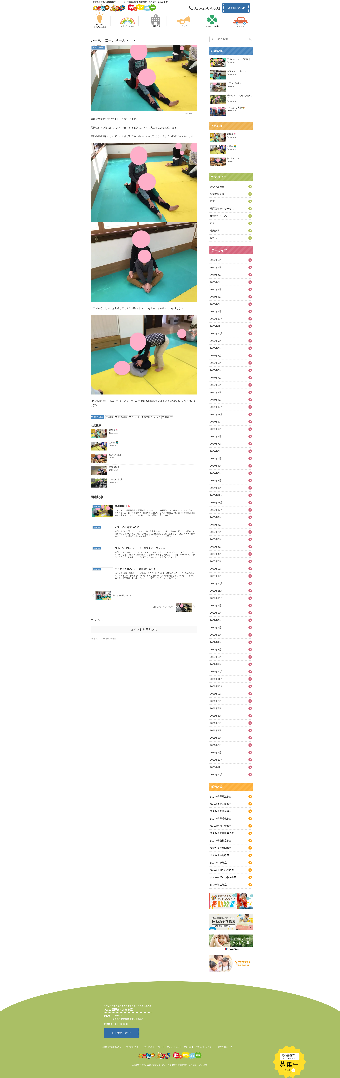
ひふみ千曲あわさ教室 (222, 870)
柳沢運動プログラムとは (111, 1047)
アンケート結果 (173, 1047)
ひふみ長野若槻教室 (220, 818)
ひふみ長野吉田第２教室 (223, 833)
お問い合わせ (238, 8)
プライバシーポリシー (204, 1047)
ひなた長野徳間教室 (220, 848)
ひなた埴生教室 (218, 884)
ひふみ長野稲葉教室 (220, 811)
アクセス (187, 1047)
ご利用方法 (147, 1047)
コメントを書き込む (143, 629)
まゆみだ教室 (98, 417)
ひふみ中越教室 (218, 862)
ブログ (159, 1047)
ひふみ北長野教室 (219, 855)
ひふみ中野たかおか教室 (223, 877)
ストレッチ (136, 417)
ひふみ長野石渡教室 (220, 796)
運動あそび (169, 417)
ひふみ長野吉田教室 (220, 804)
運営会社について (225, 1047)
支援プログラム (132, 1047)
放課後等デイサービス (152, 417)
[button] (250, 39)
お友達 (110, 417)
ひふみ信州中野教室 (220, 826)
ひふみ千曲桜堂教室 (220, 840)
